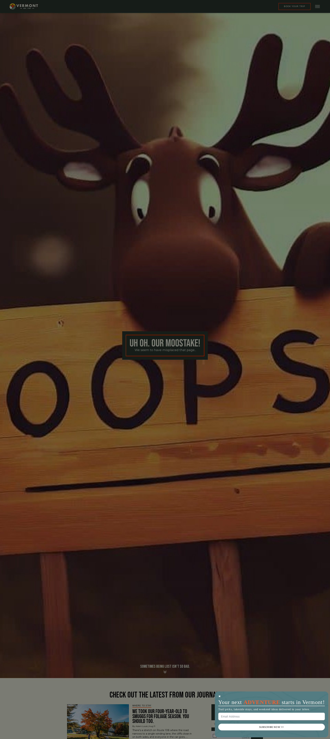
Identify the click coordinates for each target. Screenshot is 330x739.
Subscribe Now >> (271, 727)
